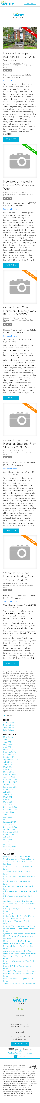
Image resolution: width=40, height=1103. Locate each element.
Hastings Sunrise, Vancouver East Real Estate (23, 687)
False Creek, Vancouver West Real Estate (15, 683)
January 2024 (9, 804)
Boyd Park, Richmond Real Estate (20, 672)
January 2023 (9, 824)
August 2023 (8, 812)
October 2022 (9, 829)
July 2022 (7, 837)
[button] (18, 1009)
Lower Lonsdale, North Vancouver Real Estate (20, 693)
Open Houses (8, 728)
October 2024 (9, 785)
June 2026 (7, 742)
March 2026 (8, 750)
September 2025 (10, 760)
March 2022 (8, 844)
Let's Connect (20, 1044)
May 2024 (7, 797)
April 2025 (7, 770)
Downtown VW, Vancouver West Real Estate (15, 678)
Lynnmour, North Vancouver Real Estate (14, 695)
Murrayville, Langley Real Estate (16, 941)
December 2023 (10, 807)
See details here (10, 81)
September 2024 (10, 787)
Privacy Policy (19, 1051)
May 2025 (7, 767)
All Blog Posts (8, 723)
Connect (30, 3)
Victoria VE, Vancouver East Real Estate (21, 707)
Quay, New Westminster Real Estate (18, 951)
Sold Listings (8, 730)
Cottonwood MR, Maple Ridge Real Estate (22, 677)
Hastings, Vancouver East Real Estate (13, 688)
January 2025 (9, 777)
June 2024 (7, 794)
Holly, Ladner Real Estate (21, 690)
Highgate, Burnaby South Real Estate (18, 916)
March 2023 (8, 819)
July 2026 (7, 740)
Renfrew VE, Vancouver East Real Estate (21, 702)
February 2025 (9, 775)
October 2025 (9, 757)
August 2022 (8, 834)
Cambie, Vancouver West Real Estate (18, 859)
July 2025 (7, 762)
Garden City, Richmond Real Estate (17, 901)
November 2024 (10, 782)
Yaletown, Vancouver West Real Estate (19, 984)
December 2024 (10, 779)
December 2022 (10, 827)
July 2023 (7, 814)
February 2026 (9, 752)
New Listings (8, 725)
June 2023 (7, 817)
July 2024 (7, 792)
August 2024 (8, 790)
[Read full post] (20, 39)
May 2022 (7, 839)
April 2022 (7, 842)
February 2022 (9, 847)
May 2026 (7, 745)
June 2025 (7, 765)
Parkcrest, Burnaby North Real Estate (18, 698)
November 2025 (10, 755)
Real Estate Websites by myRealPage (20, 1053)
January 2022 (9, 849)
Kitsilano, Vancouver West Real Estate (19, 926)
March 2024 (8, 802)
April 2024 (7, 799)
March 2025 (8, 772)
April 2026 (7, 747)
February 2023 (9, 822)
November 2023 (10, 809)
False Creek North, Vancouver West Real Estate (23, 682)
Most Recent (8, 737)
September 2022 (10, 832)
